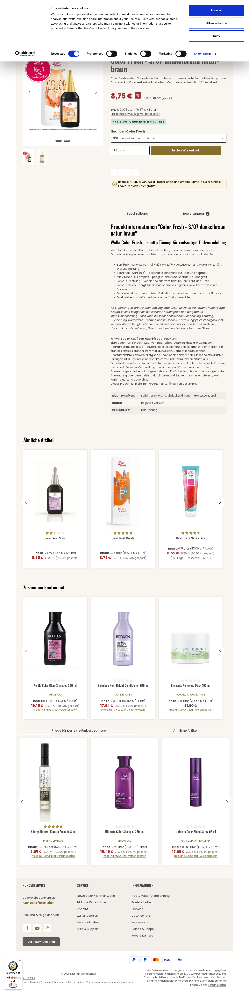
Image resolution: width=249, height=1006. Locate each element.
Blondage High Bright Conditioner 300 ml (123, 685)
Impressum (140, 922)
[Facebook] (27, 928)
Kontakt (83, 909)
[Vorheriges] (30, 92)
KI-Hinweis (29, 977)
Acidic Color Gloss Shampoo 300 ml (55, 685)
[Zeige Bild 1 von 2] (58, 141)
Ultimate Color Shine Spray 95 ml (196, 832)
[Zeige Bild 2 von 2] (67, 141)
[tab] (137, 213)
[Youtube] (37, 928)
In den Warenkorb (186, 150)
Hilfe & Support (88, 929)
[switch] (111, 54)
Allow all (216, 10)
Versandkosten (88, 922)
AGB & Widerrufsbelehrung (151, 896)
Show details (202, 53)
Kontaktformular (38, 902)
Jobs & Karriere (142, 935)
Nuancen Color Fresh (128, 131)
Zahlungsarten (87, 915)
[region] (63, 102)
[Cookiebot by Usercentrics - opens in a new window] (25, 54)
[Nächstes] (96, 92)
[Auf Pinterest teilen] (129, 173)
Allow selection (216, 23)
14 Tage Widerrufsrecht (94, 902)
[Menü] (19, 961)
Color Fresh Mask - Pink (190, 538)
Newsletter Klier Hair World (96, 896)
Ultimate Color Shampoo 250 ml (124, 832)
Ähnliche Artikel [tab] (185, 730)
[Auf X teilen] (121, 173)
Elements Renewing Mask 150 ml (190, 685)
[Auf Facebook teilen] (114, 173)
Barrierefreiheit (142, 902)
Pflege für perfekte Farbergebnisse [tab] (79, 730)
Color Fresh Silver (55, 538)
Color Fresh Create (123, 538)
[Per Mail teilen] (136, 173)
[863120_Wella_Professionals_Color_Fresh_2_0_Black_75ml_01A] (63, 92)
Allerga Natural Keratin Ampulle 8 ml (53, 832)
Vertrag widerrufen (41, 942)
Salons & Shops (143, 929)
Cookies (137, 909)
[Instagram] (47, 928)
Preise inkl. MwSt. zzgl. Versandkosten (135, 114)
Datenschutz (141, 915)
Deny (216, 35)
